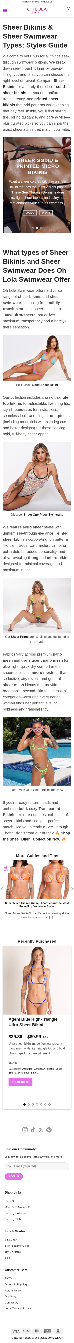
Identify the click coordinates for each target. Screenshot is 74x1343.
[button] (5, 10)
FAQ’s (8, 1278)
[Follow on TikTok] (33, 1130)
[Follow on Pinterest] (49, 1130)
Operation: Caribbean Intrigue (38, 1068)
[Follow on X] (41, 1130)
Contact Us (11, 1302)
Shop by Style (13, 1219)
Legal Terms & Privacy (18, 1308)
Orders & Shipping (16, 1284)
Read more (20, 1081)
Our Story (10, 1296)
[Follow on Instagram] (25, 1130)
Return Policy (13, 1290)
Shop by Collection (16, 1213)
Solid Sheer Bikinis (27, 1072)
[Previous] (9, 1027)
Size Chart (11, 1239)
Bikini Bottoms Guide (17, 1245)
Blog (7, 1257)
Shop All (9, 1201)
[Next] (65, 1027)
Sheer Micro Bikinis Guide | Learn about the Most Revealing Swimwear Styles (37, 905)
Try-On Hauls (13, 1251)
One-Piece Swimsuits (17, 1206)
